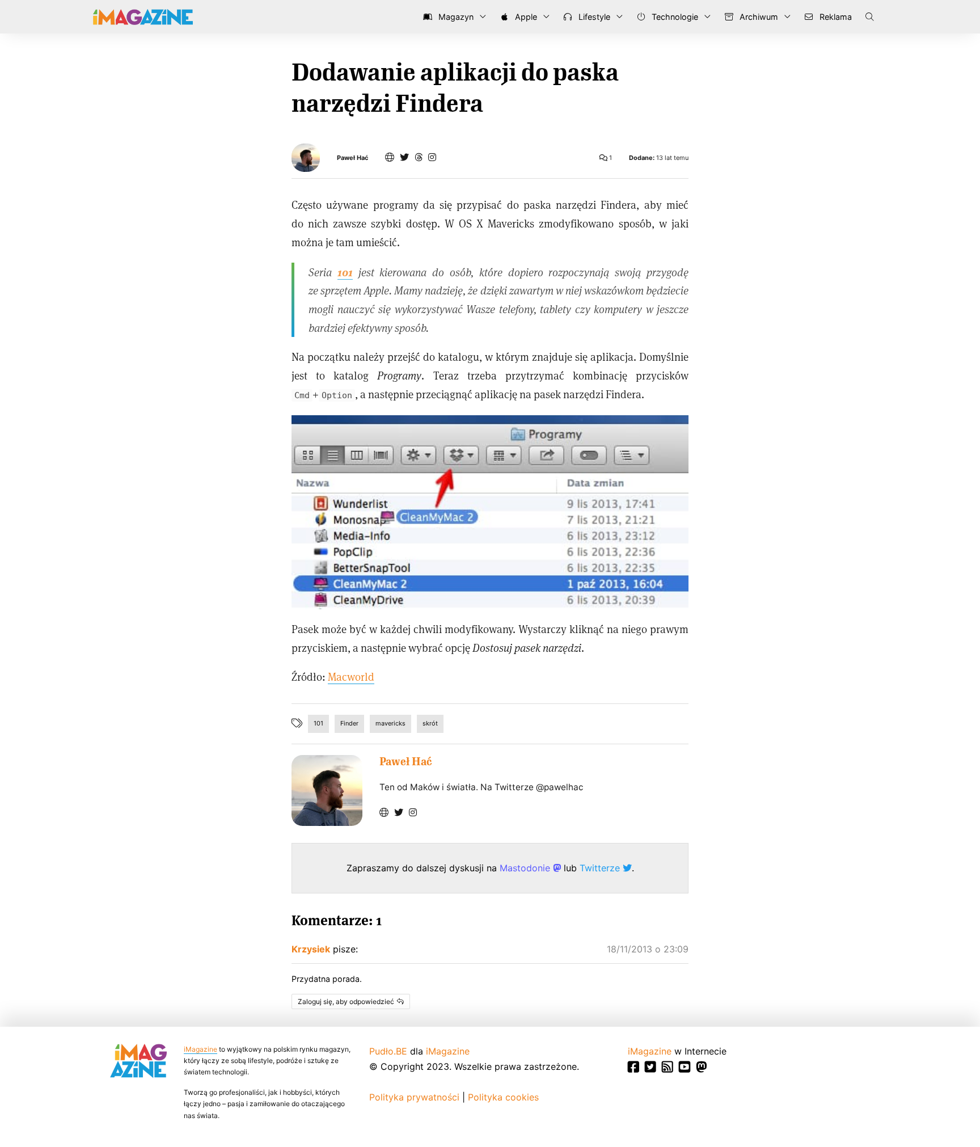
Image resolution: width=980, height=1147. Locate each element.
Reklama (834, 17)
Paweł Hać (352, 158)
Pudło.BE (388, 1051)
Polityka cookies (503, 1097)
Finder (349, 723)
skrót (430, 723)
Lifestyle (593, 17)
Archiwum (757, 17)
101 (318, 723)
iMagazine (200, 1049)
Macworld (351, 676)
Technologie (673, 17)
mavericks (390, 723)
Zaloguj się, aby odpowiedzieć (346, 1001)
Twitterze (601, 868)
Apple (525, 17)
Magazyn (455, 17)
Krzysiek (311, 949)
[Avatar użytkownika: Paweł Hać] (327, 790)
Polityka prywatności (414, 1097)
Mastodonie (526, 868)
